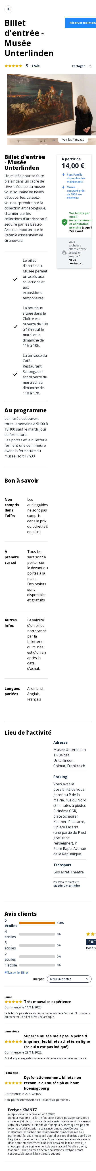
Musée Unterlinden (67, 886)
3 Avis (36, 65)
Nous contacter (76, 261)
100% (60, 923)
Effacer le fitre (16, 972)
